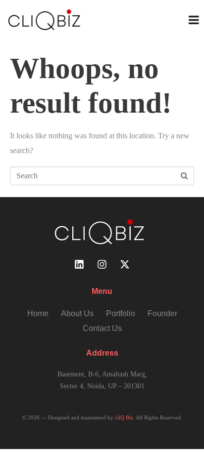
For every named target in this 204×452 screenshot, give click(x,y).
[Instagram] (102, 264)
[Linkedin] (79, 264)
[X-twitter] (125, 264)
